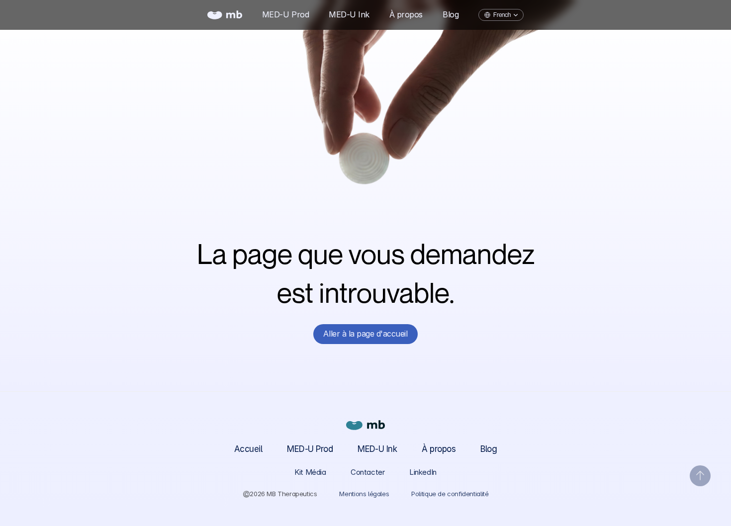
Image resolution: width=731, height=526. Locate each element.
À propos (439, 449)
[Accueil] (224, 14)
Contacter (367, 472)
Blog (488, 449)
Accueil (248, 449)
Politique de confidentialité (449, 494)
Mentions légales (364, 494)
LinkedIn (422, 472)
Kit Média (310, 472)
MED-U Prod (310, 449)
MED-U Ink (377, 449)
